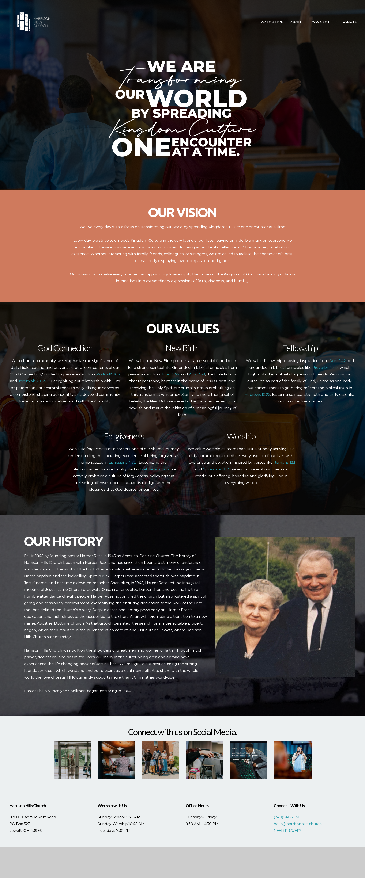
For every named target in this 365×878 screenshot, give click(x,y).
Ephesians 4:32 (122, 462)
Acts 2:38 (197, 374)
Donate (349, 22)
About (297, 22)
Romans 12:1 (284, 462)
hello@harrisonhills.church (298, 823)
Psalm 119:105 (108, 374)
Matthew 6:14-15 (154, 469)
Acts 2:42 (337, 360)
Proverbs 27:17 (325, 367)
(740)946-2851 (286, 817)
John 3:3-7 (170, 374)
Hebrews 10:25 (257, 394)
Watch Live (272, 22)
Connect (321, 22)
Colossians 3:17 (216, 469)
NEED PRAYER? (287, 830)
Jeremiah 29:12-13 (34, 381)
